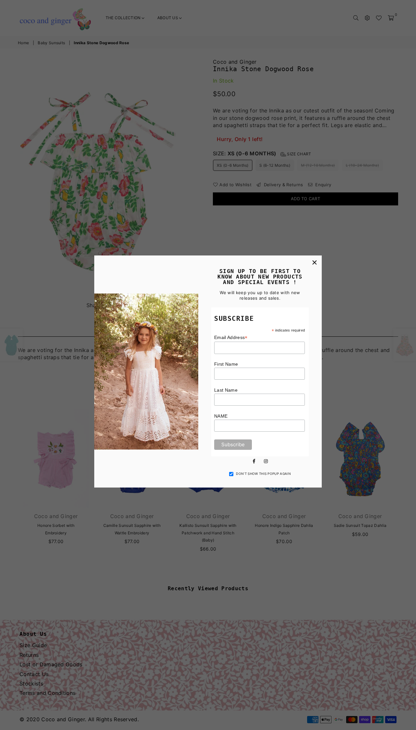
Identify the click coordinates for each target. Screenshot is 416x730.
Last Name (226, 390)
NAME (221, 416)
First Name (226, 364)
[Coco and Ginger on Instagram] (266, 460)
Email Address (231, 337)
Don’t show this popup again (263, 474)
